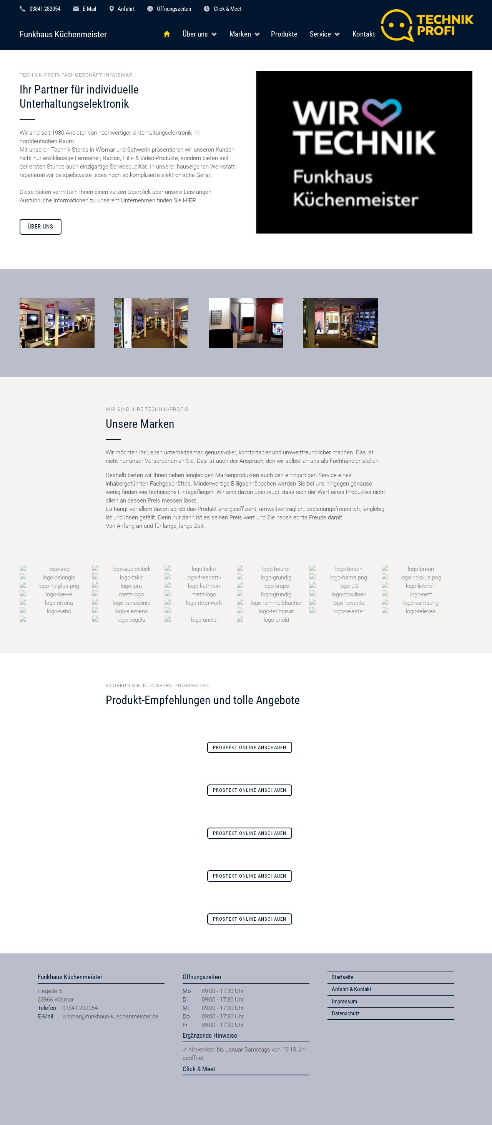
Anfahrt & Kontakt (351, 989)
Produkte (284, 34)
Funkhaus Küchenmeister (63, 34)
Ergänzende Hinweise (210, 1035)
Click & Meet (227, 8)
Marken (240, 34)
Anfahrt (126, 8)
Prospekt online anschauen (249, 747)
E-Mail (89, 8)
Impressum (344, 1001)
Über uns (195, 34)
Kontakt (363, 34)
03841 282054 (45, 8)
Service (320, 34)
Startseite (342, 977)
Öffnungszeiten (174, 8)
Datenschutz (346, 1013)
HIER (189, 200)
